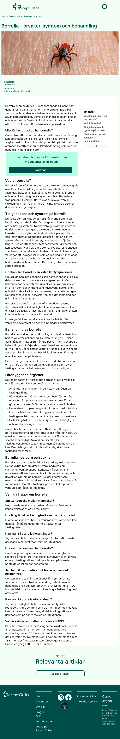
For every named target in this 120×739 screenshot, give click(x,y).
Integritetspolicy (87, 701)
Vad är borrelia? (92, 123)
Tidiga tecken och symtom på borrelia (94, 129)
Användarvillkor (86, 696)
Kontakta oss (44, 721)
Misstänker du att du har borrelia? (95, 118)
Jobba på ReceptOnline (44, 728)
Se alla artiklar (60, 673)
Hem (3, 16)
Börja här (40, 170)
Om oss (40, 706)
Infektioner (27, 16)
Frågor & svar (41, 714)
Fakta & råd (14, 16)
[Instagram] (61, 697)
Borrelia (39, 16)
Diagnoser (42, 701)
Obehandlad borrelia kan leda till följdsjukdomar (95, 137)
